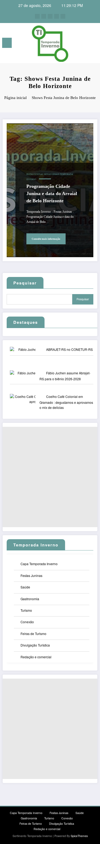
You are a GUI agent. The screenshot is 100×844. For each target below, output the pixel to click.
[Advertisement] (50, 477)
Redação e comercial (36, 657)
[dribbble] (50, 16)
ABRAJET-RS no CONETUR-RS (69, 349)
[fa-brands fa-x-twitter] (43, 16)
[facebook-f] (37, 16)
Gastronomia (30, 598)
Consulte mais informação (46, 239)
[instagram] (56, 16)
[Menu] (7, 43)
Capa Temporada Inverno (39, 563)
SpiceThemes (79, 836)
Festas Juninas (34, 174)
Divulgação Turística (35, 645)
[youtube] (63, 16)
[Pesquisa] (84, 43)
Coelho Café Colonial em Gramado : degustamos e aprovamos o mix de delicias (66, 402)
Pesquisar (25, 283)
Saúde (25, 587)
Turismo (26, 610)
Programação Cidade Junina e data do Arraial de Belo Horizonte (51, 193)
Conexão (27, 621)
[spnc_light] (93, 44)
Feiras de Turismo (33, 633)
